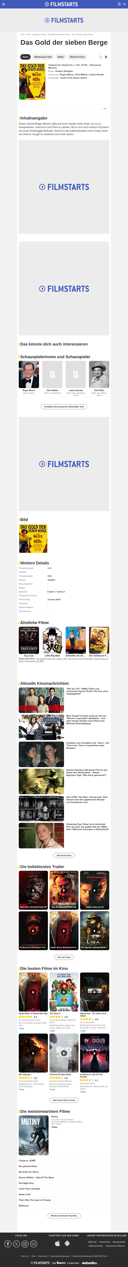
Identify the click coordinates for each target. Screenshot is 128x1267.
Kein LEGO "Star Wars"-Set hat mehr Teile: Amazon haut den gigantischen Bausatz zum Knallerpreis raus (87, 799)
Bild (24, 519)
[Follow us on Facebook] (8, 1243)
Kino (28, 34)
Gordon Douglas (64, 71)
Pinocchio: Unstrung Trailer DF (33, 907)
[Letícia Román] (76, 374)
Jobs (34, 1256)
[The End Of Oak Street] (64, 1053)
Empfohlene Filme (39, 34)
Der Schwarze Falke (100, 655)
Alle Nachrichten (64, 855)
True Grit (29, 655)
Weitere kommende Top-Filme (64, 1216)
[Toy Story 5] (64, 992)
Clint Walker (81, 74)
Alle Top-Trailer (64, 957)
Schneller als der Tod (77, 655)
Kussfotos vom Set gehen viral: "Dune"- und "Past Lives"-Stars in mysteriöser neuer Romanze (87, 745)
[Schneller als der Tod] (76, 640)
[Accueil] (61, 4)
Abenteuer (95, 65)
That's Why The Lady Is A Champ (35, 1200)
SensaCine (104, 1242)
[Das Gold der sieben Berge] (32, 81)
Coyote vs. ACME (27, 1160)
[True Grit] (29, 640)
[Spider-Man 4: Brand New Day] (33, 992)
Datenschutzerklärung (81, 1256)
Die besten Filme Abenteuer (81, 659)
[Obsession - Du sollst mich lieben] (94, 992)
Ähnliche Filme (34, 622)
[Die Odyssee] (33, 1053)
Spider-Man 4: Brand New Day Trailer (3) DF (64, 947)
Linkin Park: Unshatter (29, 1189)
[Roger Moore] (29, 374)
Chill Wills (99, 390)
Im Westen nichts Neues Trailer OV (34, 947)
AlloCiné (92, 1242)
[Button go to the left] (100, 57)
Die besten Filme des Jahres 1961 (51, 659)
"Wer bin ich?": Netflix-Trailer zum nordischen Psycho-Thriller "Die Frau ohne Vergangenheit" (87, 691)
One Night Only (26, 1183)
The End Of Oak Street (60, 1074)
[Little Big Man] (52, 640)
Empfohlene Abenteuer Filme (59, 34)
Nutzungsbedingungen (60, 1256)
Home (22, 34)
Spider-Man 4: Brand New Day (33, 1013)
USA (49, 568)
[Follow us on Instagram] (26, 1243)
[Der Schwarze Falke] (99, 640)
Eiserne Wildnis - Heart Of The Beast (36, 1177)
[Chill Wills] (99, 374)
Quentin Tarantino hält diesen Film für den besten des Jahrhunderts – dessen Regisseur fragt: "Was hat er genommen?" (86, 772)
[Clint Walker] (52, 374)
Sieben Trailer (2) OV (95, 907)
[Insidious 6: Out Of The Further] (94, 1053)
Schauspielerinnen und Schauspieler (55, 356)
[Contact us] (34, 1243)
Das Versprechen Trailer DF (64, 907)
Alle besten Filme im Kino (64, 1100)
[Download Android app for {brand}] (68, 1243)
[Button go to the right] (106, 57)
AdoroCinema (96, 1245)
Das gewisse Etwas (28, 1166)
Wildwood (23, 1206)
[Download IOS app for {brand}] (59, 1243)
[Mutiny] (34, 1135)
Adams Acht (24, 1194)
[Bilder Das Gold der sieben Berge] (33, 538)
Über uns (25, 1256)
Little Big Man (52, 655)
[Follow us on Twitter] (17, 1243)
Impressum (43, 1256)
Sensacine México (115, 1245)
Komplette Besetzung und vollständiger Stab (64, 407)
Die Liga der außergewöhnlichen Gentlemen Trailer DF (95, 947)
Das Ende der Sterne (29, 1172)
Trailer (21, 1028)
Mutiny (54, 1116)
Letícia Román (96, 74)
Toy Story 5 (54, 1013)
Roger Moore (67, 74)
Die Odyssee (25, 1074)
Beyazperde (119, 1242)
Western (52, 68)
